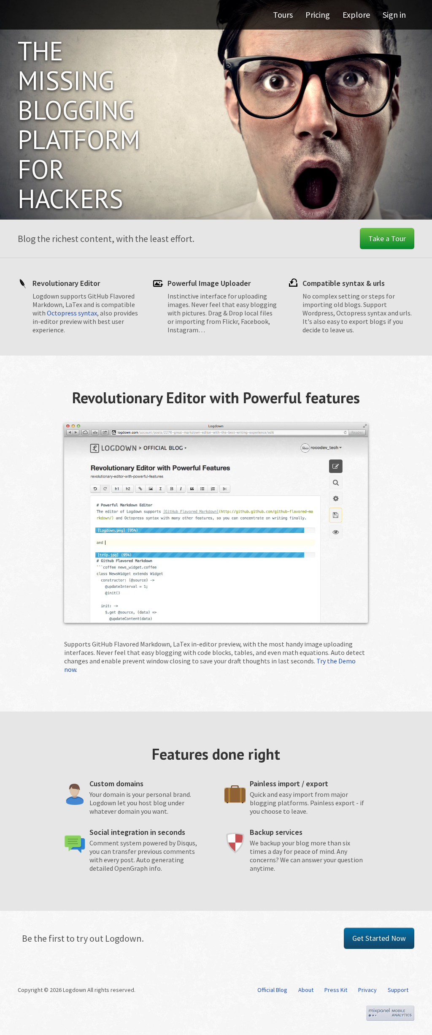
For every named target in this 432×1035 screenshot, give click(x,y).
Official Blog (272, 990)
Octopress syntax (72, 313)
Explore (356, 14)
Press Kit (335, 990)
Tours (283, 14)
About (305, 990)
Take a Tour (387, 238)
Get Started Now (379, 938)
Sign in (394, 14)
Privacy (367, 990)
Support (398, 990)
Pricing (317, 14)
